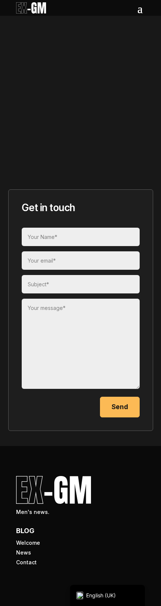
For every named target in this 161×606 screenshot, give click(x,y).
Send (120, 407)
